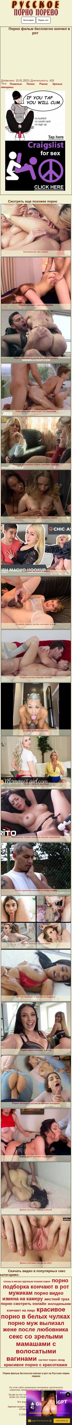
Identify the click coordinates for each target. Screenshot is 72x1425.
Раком (43, 83)
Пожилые (16, 83)
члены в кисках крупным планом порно (26, 1281)
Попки (31, 83)
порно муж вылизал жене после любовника (35, 1326)
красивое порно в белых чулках (35, 1313)
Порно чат (43, 20)
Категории (28, 20)
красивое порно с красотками (35, 1364)
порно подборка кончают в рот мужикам (36, 1287)
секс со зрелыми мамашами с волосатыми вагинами (34, 1347)
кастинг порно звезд (51, 1359)
